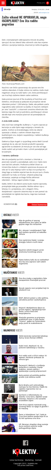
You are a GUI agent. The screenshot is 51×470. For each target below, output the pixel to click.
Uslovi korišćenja (16, 460)
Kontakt (38, 460)
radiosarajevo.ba (43, 12)
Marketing (29, 460)
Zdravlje (7, 9)
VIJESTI (13, 272)
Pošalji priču (41, 3)
